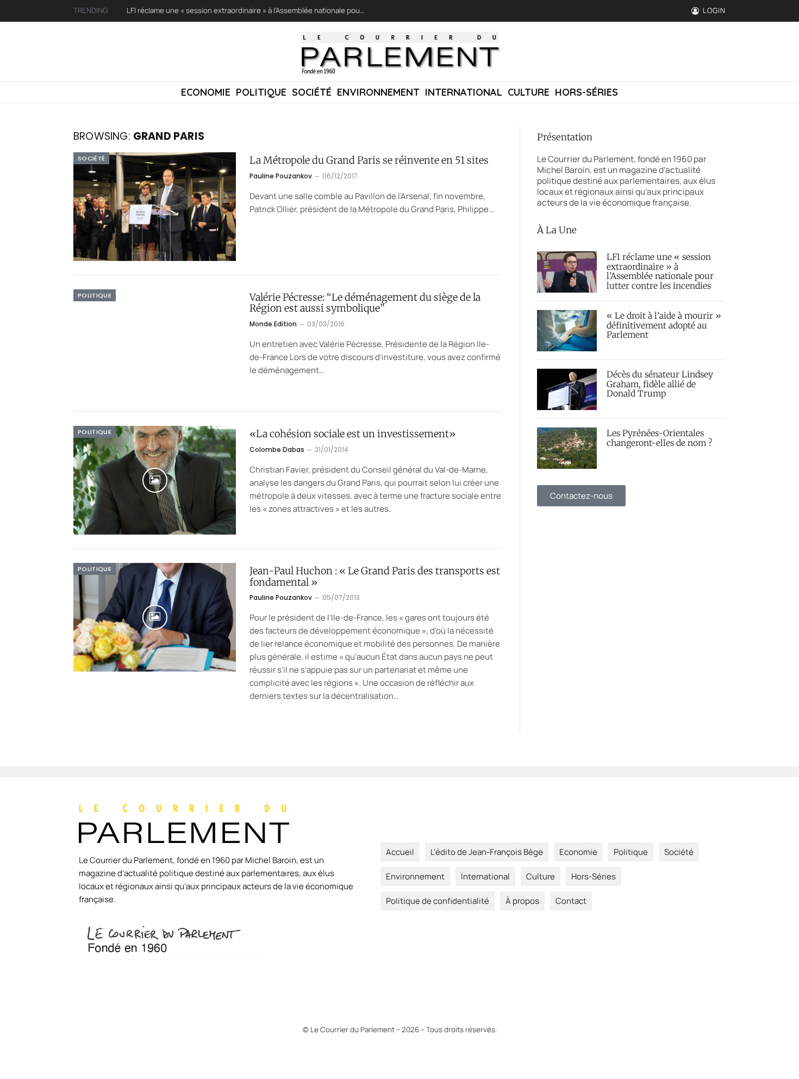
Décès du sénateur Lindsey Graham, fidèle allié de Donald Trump (660, 384)
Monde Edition (273, 323)
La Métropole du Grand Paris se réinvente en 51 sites (369, 160)
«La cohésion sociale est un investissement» (352, 434)
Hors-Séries (586, 92)
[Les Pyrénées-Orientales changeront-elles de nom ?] (567, 448)
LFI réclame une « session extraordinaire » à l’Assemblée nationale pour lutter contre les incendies (660, 272)
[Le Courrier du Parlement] (399, 52)
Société (312, 92)
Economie (205, 92)
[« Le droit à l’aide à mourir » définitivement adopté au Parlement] (567, 330)
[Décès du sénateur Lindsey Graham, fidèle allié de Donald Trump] (567, 389)
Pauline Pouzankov (280, 176)
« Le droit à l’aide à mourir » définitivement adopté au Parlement (232, 10)
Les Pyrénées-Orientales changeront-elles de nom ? (659, 438)
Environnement (378, 92)
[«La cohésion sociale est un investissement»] (154, 480)
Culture (529, 92)
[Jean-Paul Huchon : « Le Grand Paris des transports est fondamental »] (154, 617)
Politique (261, 92)
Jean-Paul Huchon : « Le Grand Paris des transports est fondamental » (374, 577)
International (463, 92)
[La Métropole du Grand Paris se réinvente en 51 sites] (154, 206)
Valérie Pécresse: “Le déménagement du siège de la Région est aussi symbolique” (364, 303)
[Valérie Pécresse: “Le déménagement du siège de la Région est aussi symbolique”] (154, 343)
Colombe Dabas (276, 449)
